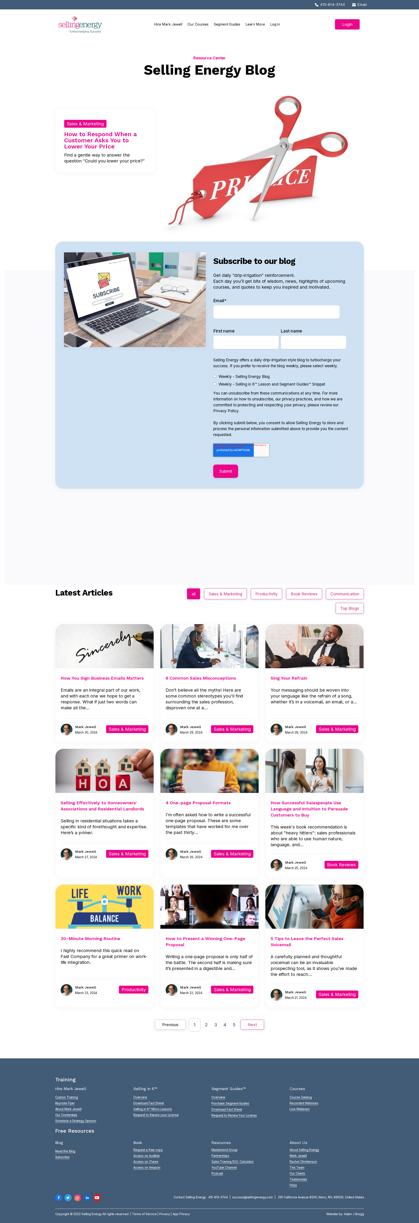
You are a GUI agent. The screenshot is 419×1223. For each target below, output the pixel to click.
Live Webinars (300, 1109)
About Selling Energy (304, 1150)
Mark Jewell (298, 1156)
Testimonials (298, 1179)
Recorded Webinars (304, 1103)
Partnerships (220, 1156)
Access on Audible (146, 1156)
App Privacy (181, 1214)
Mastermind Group (224, 1150)
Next (252, 1024)
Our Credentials (66, 1115)
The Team (297, 1167)
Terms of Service (144, 1214)
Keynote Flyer (65, 1103)
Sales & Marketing (225, 593)
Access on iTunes (145, 1161)
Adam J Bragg (354, 1214)
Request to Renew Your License (234, 1115)
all (194, 593)
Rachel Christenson (303, 1161)
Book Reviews (304, 593)
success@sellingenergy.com (252, 1197)
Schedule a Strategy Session (75, 1121)
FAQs (293, 1185)
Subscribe (62, 1157)
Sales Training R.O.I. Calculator (232, 1161)
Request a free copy (148, 1150)
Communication (344, 593)
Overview (140, 1097)
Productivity (266, 593)
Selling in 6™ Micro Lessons (152, 1109)
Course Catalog (301, 1097)
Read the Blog (65, 1151)
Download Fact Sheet (148, 1103)
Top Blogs (349, 608)
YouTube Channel (224, 1167)
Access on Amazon (146, 1167)
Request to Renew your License (156, 1115)
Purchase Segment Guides (230, 1103)
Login (347, 24)
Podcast (217, 1173)
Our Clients (297, 1173)
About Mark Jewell (68, 1109)
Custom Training (66, 1097)
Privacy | (166, 1214)
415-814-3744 (218, 1197)
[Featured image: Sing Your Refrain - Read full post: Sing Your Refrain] (314, 666)
